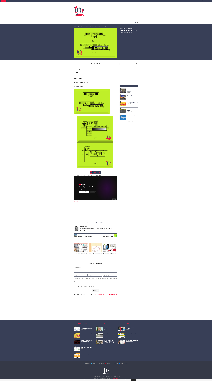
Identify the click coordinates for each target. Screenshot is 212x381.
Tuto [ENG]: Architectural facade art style (110, 328)
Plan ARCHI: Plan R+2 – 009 (86, 347)
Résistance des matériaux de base (80, 253)
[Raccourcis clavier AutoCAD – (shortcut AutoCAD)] (77, 342)
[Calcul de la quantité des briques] (123, 111)
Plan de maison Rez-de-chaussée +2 (95, 254)
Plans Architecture (93, 26)
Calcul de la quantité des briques (132, 110)
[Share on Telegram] (102, 222)
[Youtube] (207, 1)
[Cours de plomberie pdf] (123, 97)
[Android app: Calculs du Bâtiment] (121, 329)
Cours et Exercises (99, 22)
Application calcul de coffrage (131, 333)
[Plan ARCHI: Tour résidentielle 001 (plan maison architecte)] (77, 329)
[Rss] (210, 1)
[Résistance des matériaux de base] (81, 247)
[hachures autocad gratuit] (77, 355)
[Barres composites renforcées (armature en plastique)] (123, 91)
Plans (87, 26)
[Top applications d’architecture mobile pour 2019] (121, 342)
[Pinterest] (206, 1)
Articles (80, 22)
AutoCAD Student (115, 378)
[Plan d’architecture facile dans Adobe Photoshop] (99, 335)
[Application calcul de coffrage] (121, 335)
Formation (107, 22)
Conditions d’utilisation (30, 0)
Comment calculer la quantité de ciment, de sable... (19, 0)
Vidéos (112, 22)
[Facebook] (202, 1)
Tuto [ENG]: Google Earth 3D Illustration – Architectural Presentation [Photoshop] (109, 341)
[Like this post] (96, 222)
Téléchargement (90, 22)
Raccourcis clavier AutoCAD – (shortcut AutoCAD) (86, 341)
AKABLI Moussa (123, 32)
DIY (116, 22)
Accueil (76, 22)
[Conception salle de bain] (109, 247)
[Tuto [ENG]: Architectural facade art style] (99, 329)
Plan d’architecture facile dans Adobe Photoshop (109, 334)
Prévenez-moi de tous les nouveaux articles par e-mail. (84, 286)
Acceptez (133, 379)
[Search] (135, 22)
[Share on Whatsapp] (101, 222)
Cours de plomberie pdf (131, 95)
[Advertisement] (117, 11)
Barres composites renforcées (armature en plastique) (132, 90)
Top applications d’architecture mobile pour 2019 (132, 341)
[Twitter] (203, 1)
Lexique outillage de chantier (132, 102)
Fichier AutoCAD (81, 26)
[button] (7, 1)
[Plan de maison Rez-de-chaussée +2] (95, 247)
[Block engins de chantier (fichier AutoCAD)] (77, 335)
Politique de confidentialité (40, 0)
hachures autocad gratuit (86, 353)
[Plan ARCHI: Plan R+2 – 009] (77, 349)
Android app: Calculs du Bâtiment (130, 328)
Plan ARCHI (76, 201)
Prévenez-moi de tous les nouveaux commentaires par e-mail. (85, 283)
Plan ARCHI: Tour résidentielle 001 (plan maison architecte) (87, 328)
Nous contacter (49, 0)
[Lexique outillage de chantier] (123, 104)
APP (84, 22)
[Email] (209, 1)
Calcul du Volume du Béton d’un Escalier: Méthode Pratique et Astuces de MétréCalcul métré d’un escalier (132, 118)
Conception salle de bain (109, 253)
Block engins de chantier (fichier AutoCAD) (87, 334)
